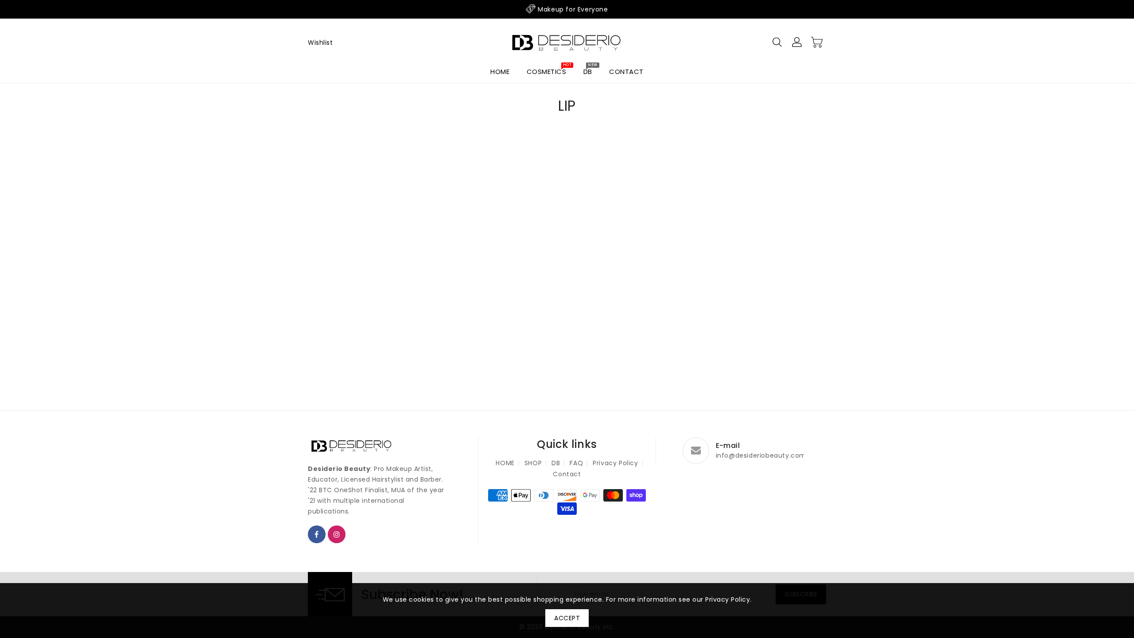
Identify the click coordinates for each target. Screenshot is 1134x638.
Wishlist (320, 42)
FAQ (576, 463)
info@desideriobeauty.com (761, 455)
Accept (567, 618)
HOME (505, 463)
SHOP (533, 463)
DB (555, 463)
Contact (567, 474)
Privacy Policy (615, 463)
